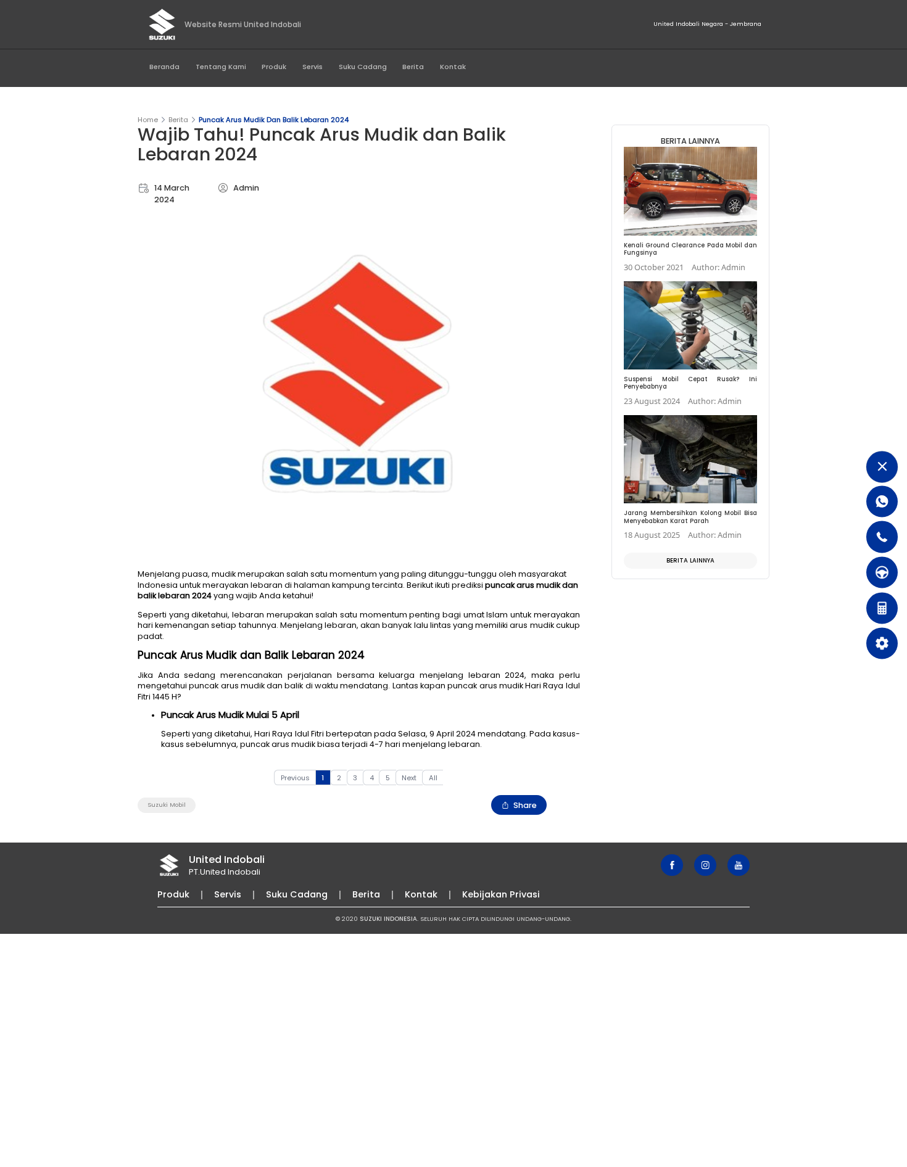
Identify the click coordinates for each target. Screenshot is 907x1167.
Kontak (453, 67)
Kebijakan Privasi (501, 894)
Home (148, 120)
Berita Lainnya (690, 560)
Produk (274, 67)
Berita (413, 67)
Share (525, 805)
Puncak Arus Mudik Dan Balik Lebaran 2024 (274, 120)
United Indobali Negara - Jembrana (707, 24)
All (433, 778)
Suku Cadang (363, 67)
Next (409, 778)
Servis (312, 67)
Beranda (164, 67)
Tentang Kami (221, 67)
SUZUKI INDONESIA (388, 919)
